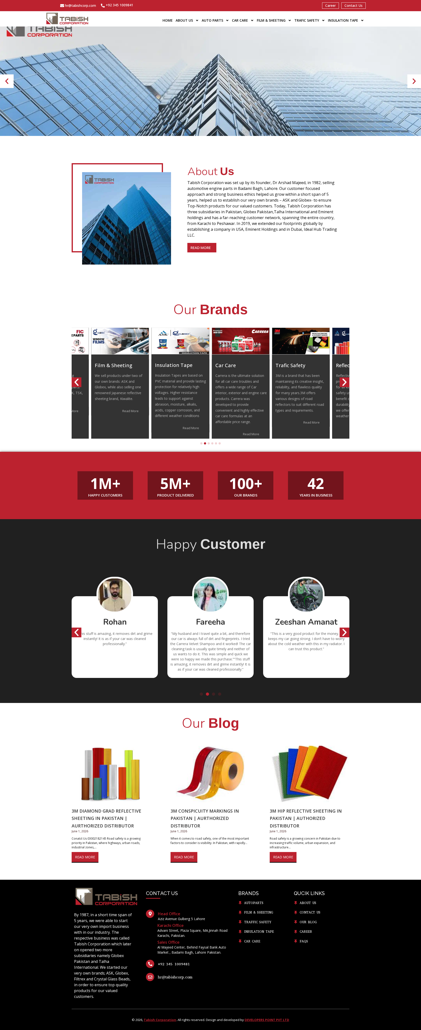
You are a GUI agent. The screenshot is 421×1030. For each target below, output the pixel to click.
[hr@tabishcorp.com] (62, 6)
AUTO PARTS (212, 20)
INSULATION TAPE (343, 20)
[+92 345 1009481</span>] (150, 964)
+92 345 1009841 (119, 5)
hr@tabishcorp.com (80, 5)
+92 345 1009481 (174, 964)
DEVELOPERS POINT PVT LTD (267, 1020)
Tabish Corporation (160, 1020)
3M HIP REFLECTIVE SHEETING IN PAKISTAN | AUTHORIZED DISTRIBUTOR (306, 818)
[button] (7, 81)
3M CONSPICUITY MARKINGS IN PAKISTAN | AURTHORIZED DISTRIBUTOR (205, 818)
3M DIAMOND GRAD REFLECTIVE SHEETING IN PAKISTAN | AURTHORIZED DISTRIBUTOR (106, 818)
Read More (85, 857)
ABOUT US (184, 20)
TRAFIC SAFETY (306, 20)
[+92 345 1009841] (103, 6)
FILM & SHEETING (271, 20)
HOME (168, 20)
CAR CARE (240, 20)
